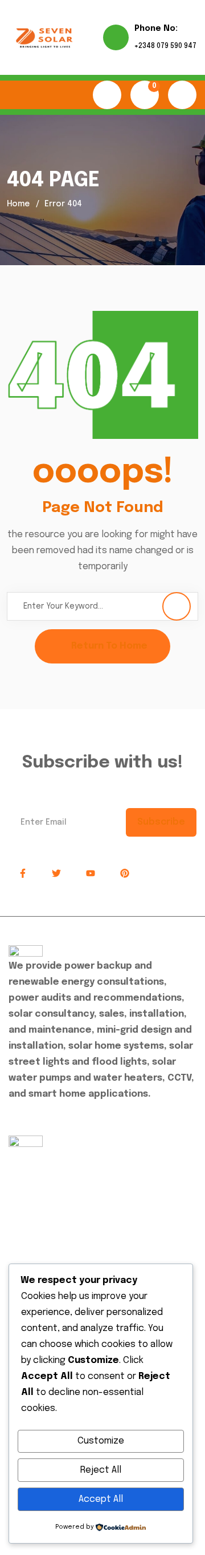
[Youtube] (90, 874)
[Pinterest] (124, 874)
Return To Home (109, 646)
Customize (100, 1441)
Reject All (100, 1470)
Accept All (101, 1499)
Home (18, 204)
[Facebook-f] (23, 874)
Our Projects (44, 1204)
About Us (36, 1154)
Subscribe (161, 822)
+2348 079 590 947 (165, 46)
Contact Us (42, 1229)
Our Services (44, 1179)
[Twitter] (57, 874)
